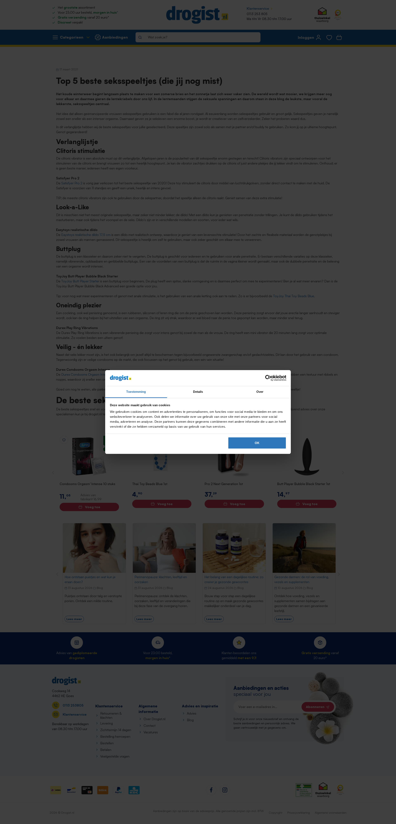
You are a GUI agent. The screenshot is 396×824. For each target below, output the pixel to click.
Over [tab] (259, 391)
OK (257, 443)
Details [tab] (198, 391)
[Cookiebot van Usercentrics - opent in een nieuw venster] (268, 378)
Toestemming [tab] (136, 391)
